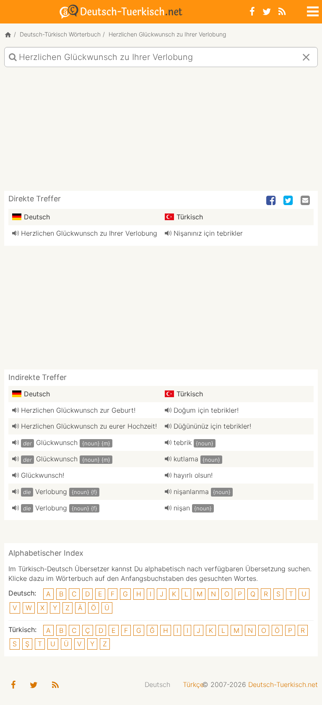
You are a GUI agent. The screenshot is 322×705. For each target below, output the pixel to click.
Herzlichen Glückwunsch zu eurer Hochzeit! (89, 426)
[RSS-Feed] (282, 11)
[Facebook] (252, 11)
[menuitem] (157, 685)
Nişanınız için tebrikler (208, 233)
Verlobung (51, 491)
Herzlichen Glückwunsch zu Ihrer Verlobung (89, 233)
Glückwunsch (57, 442)
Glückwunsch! (42, 475)
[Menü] (311, 10)
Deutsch (157, 684)
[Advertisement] (161, 132)
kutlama (186, 459)
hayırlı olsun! (193, 475)
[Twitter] (267, 11)
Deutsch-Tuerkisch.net (283, 684)
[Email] (306, 201)
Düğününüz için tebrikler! (212, 426)
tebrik (183, 442)
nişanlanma (191, 491)
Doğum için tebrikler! (206, 410)
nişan (182, 508)
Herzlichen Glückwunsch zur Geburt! (78, 410)
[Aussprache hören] (15, 233)
